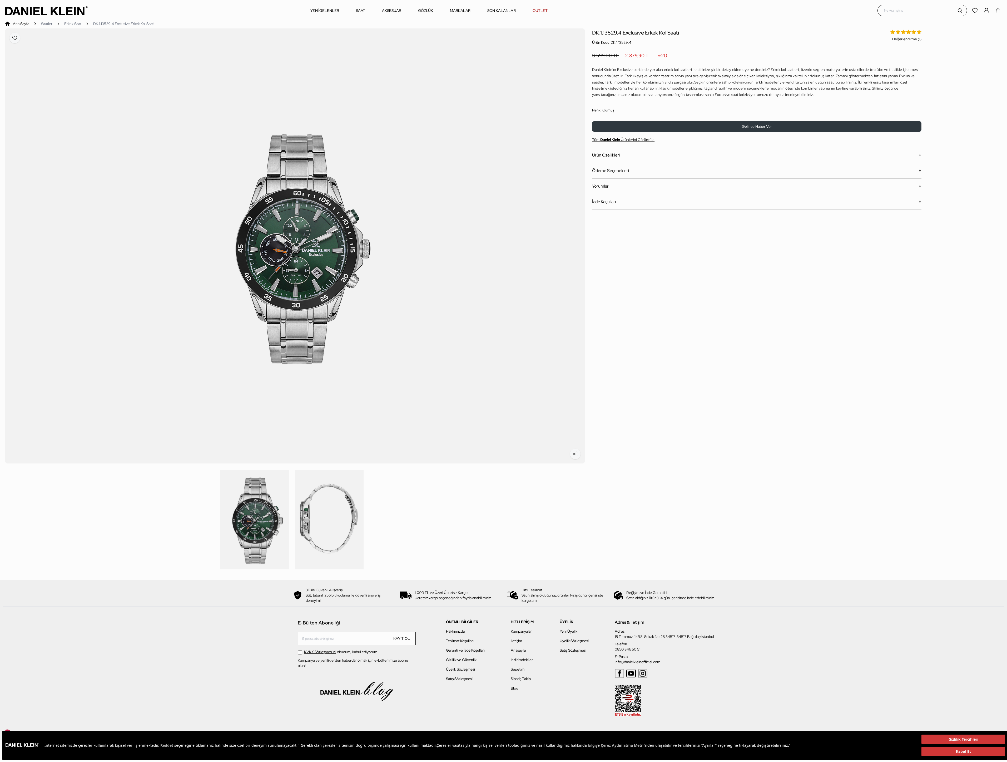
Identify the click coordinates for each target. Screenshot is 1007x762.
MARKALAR (460, 10)
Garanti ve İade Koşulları (465, 650)
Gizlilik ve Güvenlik (461, 659)
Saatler (46, 23)
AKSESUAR (391, 10)
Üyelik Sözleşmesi (460, 669)
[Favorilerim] (975, 10)
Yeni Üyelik (568, 631)
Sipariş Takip (521, 678)
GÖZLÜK (425, 10)
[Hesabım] (987, 10)
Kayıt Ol (401, 638)
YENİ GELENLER (324, 10)
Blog (514, 688)
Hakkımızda (455, 631)
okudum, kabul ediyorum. (341, 651)
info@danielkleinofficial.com (637, 662)
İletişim (516, 640)
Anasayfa (518, 650)
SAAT (360, 10)
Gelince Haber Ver (757, 126)
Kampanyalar (521, 631)
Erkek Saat (72, 23)
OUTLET (540, 10)
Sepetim (517, 669)
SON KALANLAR (501, 10)
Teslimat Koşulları (460, 640)
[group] (295, 245)
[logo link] (46, 11)
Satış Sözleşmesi (459, 678)
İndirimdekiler (522, 659)
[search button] (960, 10)
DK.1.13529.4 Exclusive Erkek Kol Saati (123, 23)
